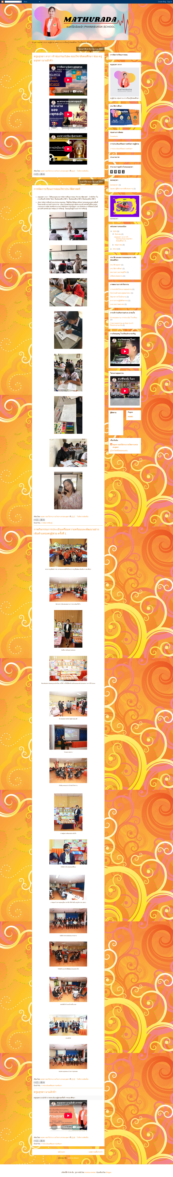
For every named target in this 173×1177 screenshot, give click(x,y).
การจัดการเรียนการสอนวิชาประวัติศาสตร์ (57, 189)
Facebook (114, 136)
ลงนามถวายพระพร (117, 304)
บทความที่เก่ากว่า (96, 1152)
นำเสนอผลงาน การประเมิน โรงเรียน (123, 317)
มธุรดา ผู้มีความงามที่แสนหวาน (121, 189)
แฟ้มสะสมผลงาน (116, 276)
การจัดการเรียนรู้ (46, 523)
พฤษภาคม (119, 245)
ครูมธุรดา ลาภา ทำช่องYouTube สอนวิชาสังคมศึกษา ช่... (123, 239)
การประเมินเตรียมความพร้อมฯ (51, 1085)
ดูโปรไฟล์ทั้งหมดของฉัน (119, 451)
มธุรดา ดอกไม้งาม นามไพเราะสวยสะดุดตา (125, 446)
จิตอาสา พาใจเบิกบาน (118, 297)
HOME (130, 417)
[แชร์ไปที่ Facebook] (41, 174)
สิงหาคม (118, 234)
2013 (115, 249)
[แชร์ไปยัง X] (39, 174)
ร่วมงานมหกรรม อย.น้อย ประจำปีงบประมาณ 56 (121, 324)
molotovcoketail (90, 1172)
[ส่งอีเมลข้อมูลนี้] (35, 174)
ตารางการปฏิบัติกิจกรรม (119, 300)
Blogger (108, 1172)
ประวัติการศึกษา (116, 268)
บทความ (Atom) (73, 1158)
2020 (115, 231)
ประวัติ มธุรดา (115, 265)
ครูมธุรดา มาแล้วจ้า (45, 1092)
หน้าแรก (61, 1152)
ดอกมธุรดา (114, 185)
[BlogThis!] (37, 174)
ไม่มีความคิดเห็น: (83, 171)
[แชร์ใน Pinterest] (44, 174)
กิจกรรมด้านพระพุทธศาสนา (120, 293)
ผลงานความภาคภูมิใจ (118, 272)
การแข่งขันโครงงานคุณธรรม (121, 289)
